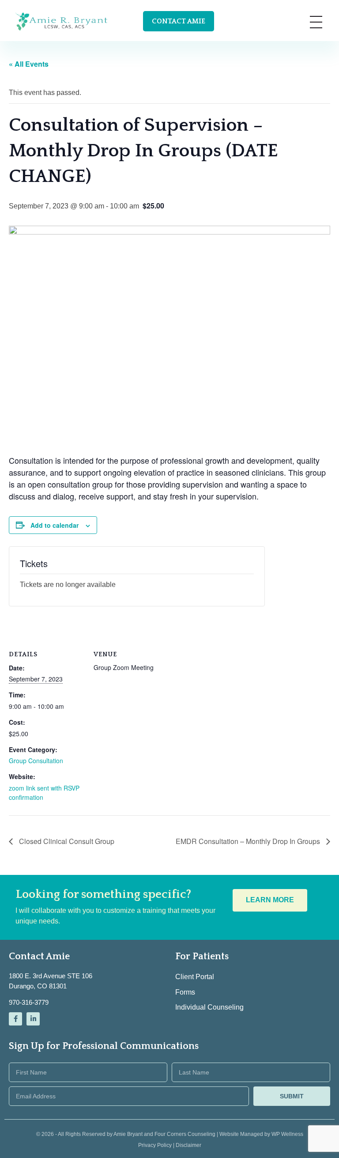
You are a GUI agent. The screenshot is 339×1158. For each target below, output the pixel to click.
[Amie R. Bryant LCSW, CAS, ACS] (61, 21)
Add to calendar (54, 525)
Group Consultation (36, 760)
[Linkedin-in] (33, 1019)
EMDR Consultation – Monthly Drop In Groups (249, 841)
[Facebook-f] (15, 1019)
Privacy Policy (155, 1145)
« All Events (29, 64)
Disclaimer (188, 1145)
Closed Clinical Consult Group (65, 841)
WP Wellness (287, 1134)
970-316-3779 (29, 1002)
